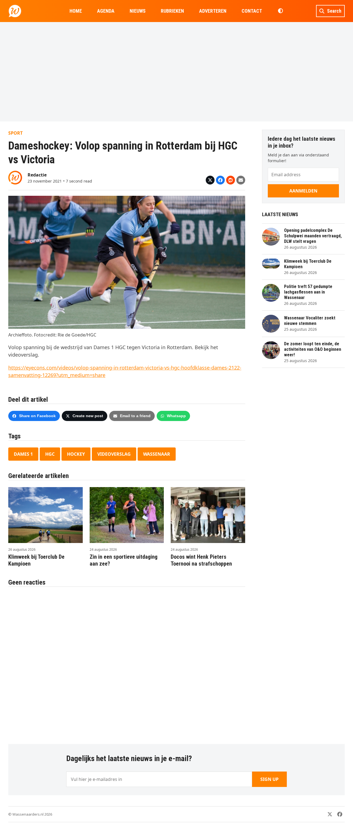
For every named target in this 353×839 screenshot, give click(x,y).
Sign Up (269, 779)
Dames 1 (23, 454)
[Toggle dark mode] (280, 11)
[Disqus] (126, 662)
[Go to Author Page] (15, 177)
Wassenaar (156, 454)
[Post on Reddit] (230, 180)
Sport (15, 133)
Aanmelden (303, 191)
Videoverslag (114, 454)
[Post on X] (210, 180)
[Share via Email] (240, 180)
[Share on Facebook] (220, 180)
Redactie (37, 175)
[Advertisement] (176, 71)
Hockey (76, 454)
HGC (50, 454)
